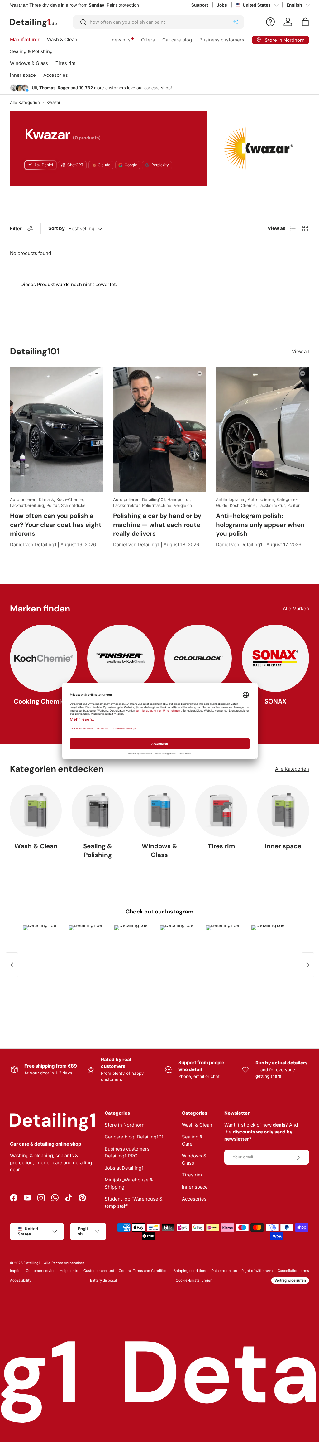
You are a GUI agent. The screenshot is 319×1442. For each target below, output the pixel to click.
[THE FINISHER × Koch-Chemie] (121, 658)
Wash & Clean (36, 846)
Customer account (98, 1271)
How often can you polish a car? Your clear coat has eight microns (56, 525)
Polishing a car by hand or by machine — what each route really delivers (157, 525)
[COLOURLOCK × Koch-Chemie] (198, 658)
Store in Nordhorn (125, 1125)
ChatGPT (75, 165)
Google (131, 165)
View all (300, 351)
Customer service (40, 1271)
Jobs (222, 4)
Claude (104, 165)
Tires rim (221, 846)
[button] (305, 22)
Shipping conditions (190, 1271)
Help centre (69, 1271)
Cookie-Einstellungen (194, 1280)
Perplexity (160, 165)
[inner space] (283, 810)
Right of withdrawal (257, 1271)
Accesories (194, 1199)
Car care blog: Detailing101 (134, 1137)
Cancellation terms (293, 1271)
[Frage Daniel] (270, 22)
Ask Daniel (43, 165)
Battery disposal (103, 1280)
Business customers (221, 40)
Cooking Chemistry (44, 701)
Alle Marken (296, 608)
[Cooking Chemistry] (43, 658)
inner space (283, 846)
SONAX (275, 701)
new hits (121, 40)
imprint (16, 1271)
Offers (148, 40)
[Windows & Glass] (159, 810)
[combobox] (158, 22)
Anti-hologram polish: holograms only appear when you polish (260, 525)
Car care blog (177, 40)
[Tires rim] (221, 810)
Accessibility (20, 1280)
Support (199, 4)
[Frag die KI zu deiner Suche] (235, 22)
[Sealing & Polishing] (97, 810)
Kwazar (53, 102)
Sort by (56, 228)
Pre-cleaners (135, 4)
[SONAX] (275, 658)
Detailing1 (32, 1263)
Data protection (224, 1271)
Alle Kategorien (25, 102)
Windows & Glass (159, 850)
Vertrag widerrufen (290, 1280)
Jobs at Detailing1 (124, 1168)
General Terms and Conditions (144, 1271)
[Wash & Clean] (36, 810)
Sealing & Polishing (97, 850)
